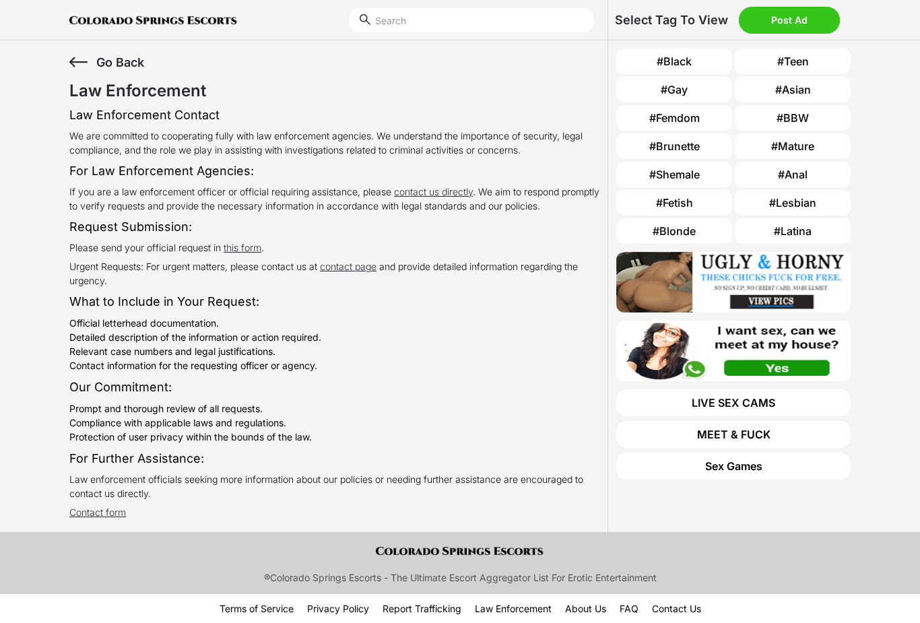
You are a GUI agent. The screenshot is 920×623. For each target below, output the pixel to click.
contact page (348, 266)
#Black (674, 61)
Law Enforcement (513, 608)
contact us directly (433, 191)
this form (242, 247)
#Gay (674, 89)
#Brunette (674, 146)
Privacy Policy (338, 608)
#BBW (793, 118)
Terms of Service (257, 608)
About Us (585, 608)
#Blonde (674, 231)
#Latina (793, 231)
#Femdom (674, 118)
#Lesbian (792, 202)
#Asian (793, 89)
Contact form (97, 512)
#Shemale (674, 174)
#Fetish (674, 202)
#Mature (792, 146)
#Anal (793, 174)
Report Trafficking (422, 608)
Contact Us (676, 608)
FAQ (629, 608)
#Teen (793, 61)
